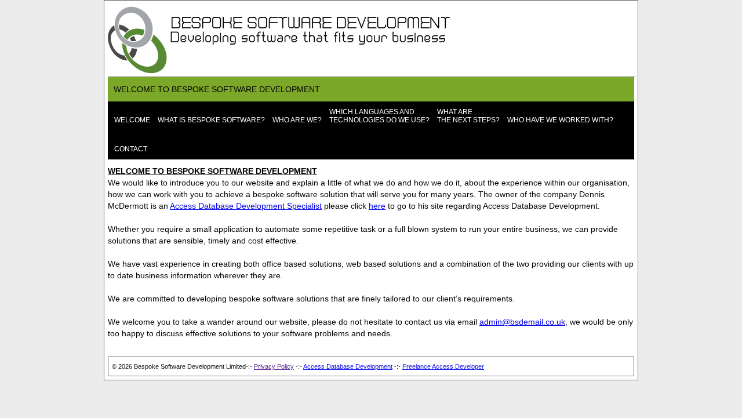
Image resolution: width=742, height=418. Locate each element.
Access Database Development (347, 366)
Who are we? (297, 120)
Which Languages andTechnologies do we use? (379, 116)
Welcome (132, 120)
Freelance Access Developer (443, 366)
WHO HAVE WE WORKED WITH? (560, 120)
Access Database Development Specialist (246, 205)
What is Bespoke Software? (211, 120)
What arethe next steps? (468, 116)
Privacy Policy (274, 366)
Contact (130, 149)
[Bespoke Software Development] (281, 73)
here (377, 205)
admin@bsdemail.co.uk (522, 321)
